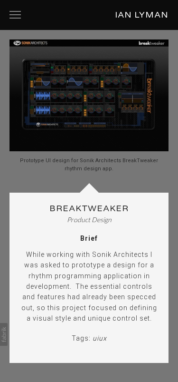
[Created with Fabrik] (4, 334)
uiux (100, 338)
